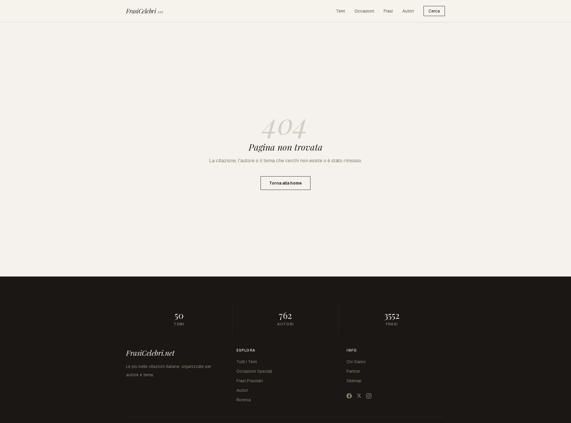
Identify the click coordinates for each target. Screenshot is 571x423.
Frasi (388, 11)
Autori (408, 11)
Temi (340, 11)
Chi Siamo (356, 361)
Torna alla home (285, 183)
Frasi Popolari (249, 380)
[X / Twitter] (359, 396)
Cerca (434, 11)
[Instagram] (368, 396)
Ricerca (243, 399)
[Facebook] (349, 396)
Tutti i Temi (246, 361)
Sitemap (354, 380)
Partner (353, 371)
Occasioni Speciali (254, 371)
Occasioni (364, 11)
